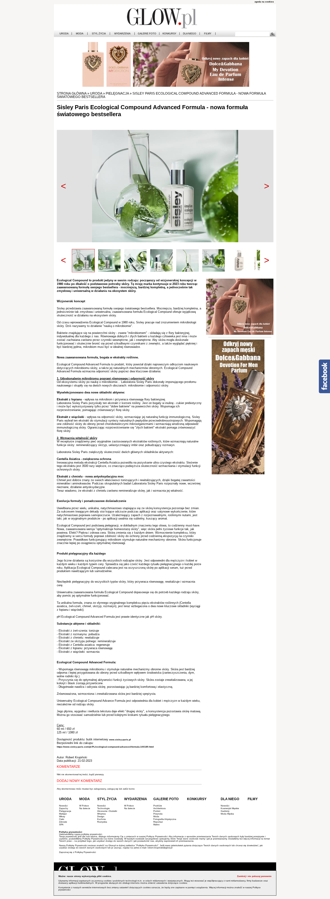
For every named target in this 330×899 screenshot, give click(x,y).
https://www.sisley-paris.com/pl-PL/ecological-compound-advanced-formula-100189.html (105, 747)
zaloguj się (112, 789)
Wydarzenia (122, 33)
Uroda (63, 33)
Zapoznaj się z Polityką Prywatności (77, 852)
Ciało (61, 819)
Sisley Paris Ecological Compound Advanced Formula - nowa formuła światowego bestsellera (161, 95)
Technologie (103, 808)
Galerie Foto (147, 33)
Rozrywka (102, 822)
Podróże (157, 805)
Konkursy (169, 33)
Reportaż (158, 822)
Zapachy (63, 808)
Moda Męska (227, 813)
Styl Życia (99, 33)
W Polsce (84, 805)
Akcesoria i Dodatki (107, 811)
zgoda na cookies (264, 1)
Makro (156, 824)
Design (100, 816)
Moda (79, 33)
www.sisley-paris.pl (120, 739)
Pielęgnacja (117, 93)
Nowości (63, 805)
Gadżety (225, 811)
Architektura (159, 808)
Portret (156, 811)
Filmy (207, 33)
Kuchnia (101, 819)
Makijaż (63, 813)
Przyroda (158, 813)
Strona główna (71, 93)
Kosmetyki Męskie (230, 808)
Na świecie (84, 808)
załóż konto (129, 789)
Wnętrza (101, 813)
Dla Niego (189, 33)
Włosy (62, 816)
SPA (61, 824)
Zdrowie (63, 822)
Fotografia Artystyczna (164, 819)
